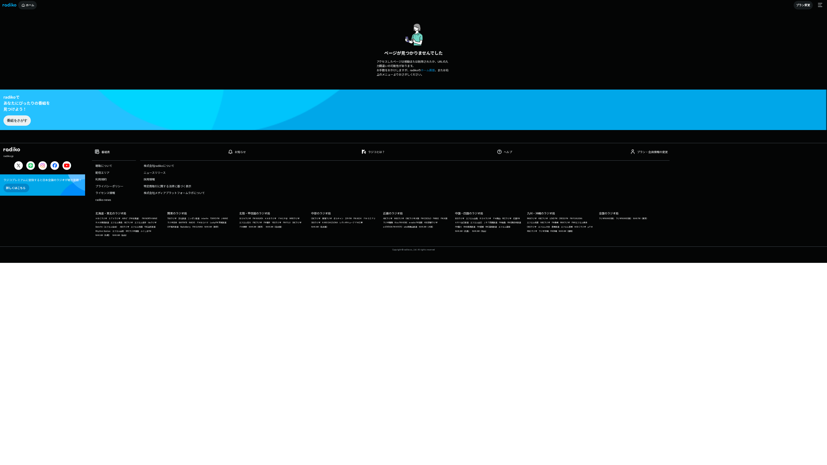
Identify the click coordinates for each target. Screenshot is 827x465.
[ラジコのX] (18, 166)
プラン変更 (803, 5)
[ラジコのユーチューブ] (66, 166)
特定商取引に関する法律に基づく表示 (167, 186)
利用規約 (101, 179)
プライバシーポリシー (109, 186)
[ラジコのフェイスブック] (54, 166)
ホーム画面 (428, 70)
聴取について (103, 166)
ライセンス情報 (105, 193)
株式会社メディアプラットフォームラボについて (174, 193)
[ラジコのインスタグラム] (42, 165)
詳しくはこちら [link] (16, 188)
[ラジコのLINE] (30, 166)
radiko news (103, 200)
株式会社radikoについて (159, 166)
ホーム (30, 5)
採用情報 (149, 179)
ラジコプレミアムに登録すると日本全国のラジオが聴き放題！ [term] (42, 180)
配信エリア (102, 172)
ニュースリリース (155, 172)
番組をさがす (17, 120)
